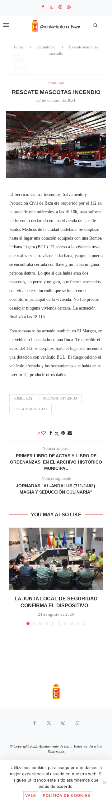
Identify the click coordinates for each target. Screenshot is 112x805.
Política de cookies (66, 795)
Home (19, 47)
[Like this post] (43, 433)
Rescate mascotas (30, 409)
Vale (30, 795)
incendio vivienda (60, 398)
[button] (14, 576)
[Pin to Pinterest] (63, 433)
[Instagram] (60, 7)
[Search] (95, 25)
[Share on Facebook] (50, 433)
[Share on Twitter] (56, 433)
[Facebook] (43, 7)
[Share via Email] (70, 433)
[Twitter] (51, 7)
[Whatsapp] (69, 7)
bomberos (22, 398)
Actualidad (46, 47)
